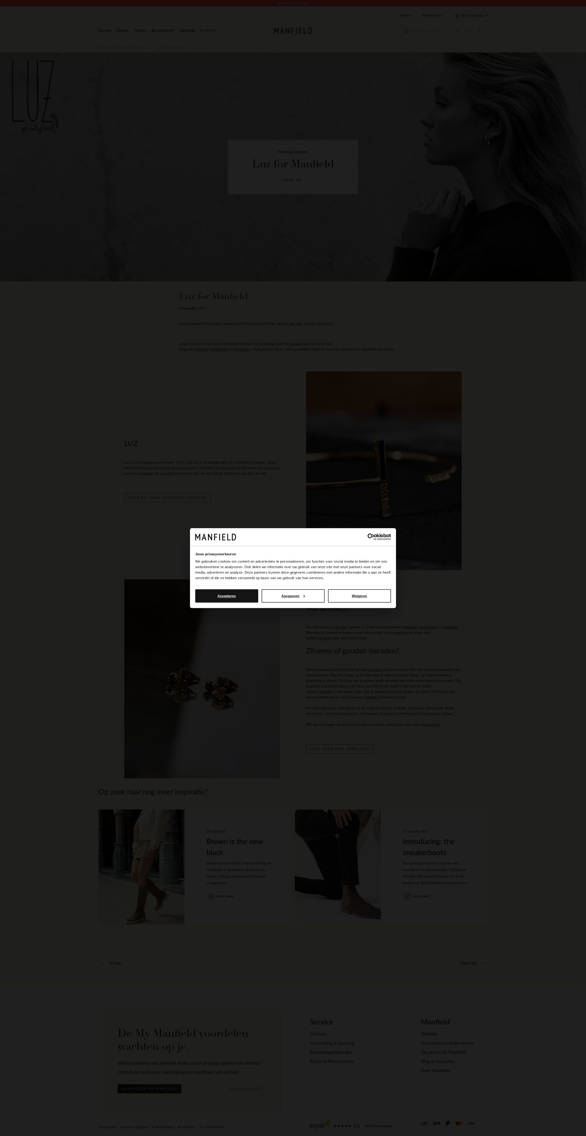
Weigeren (359, 596)
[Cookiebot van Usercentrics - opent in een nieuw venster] (371, 537)
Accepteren (226, 596)
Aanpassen (290, 596)
